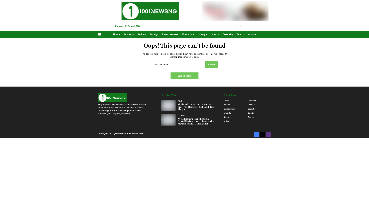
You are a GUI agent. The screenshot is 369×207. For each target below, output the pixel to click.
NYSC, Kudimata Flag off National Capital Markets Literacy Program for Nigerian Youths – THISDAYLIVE (196, 121)
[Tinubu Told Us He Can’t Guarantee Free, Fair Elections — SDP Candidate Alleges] (168, 105)
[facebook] (226, 26)
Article (226, 121)
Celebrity (227, 117)
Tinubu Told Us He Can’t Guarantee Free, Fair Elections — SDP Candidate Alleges (196, 107)
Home (226, 101)
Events (251, 117)
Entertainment (229, 109)
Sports (251, 113)
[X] (232, 26)
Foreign (251, 105)
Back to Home (184, 76)
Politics (227, 105)
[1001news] (150, 11)
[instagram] (238, 26)
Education (252, 109)
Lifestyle (227, 113)
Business (252, 101)
